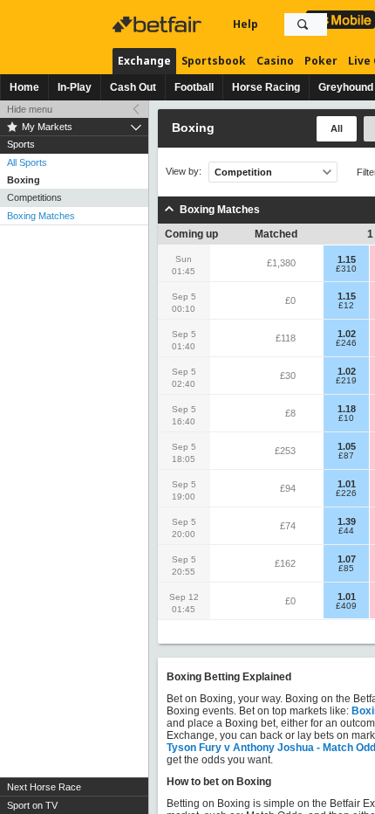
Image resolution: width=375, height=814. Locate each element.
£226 (346, 493)
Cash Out (133, 87)
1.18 (347, 408)
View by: (183, 171)
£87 (346, 456)
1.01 (347, 483)
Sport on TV (32, 805)
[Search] (302, 24)
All (337, 128)
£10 (346, 418)
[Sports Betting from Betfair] (340, 19)
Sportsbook (213, 60)
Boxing (23, 180)
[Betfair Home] (158, 24)
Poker (321, 60)
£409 (346, 606)
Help (245, 24)
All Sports (27, 162)
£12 (346, 305)
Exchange (144, 60)
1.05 (347, 446)
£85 (346, 568)
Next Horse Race (44, 787)
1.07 (347, 559)
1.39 (347, 521)
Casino (275, 60)
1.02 (347, 333)
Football (194, 87)
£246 (346, 343)
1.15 (347, 259)
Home (24, 87)
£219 (346, 380)
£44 (346, 531)
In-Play (75, 87)
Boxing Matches (41, 215)
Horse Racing (266, 87)
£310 (346, 269)
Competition (243, 172)
